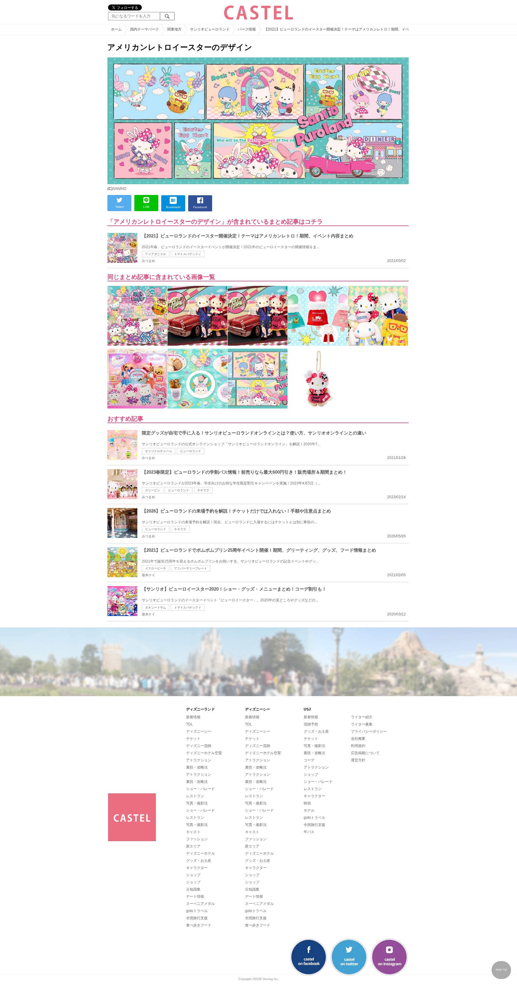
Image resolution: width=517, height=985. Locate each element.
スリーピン (152, 490)
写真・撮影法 (197, 803)
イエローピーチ (155, 568)
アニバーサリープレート (190, 568)
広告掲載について (365, 753)
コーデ (309, 760)
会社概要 (358, 739)
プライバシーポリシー (369, 731)
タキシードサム (155, 607)
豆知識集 (193, 889)
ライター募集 (361, 724)
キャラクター (197, 868)
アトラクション (198, 760)
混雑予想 (311, 724)
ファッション (197, 839)
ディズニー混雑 (198, 746)
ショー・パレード (200, 789)
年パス (309, 832)
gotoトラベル (197, 911)
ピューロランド (190, 451)
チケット (193, 739)
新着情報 (193, 717)
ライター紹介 (361, 717)
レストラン (195, 796)
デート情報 (195, 896)
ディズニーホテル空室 (204, 753)
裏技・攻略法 (197, 767)
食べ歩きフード (198, 925)
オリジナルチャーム (158, 451)
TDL (189, 724)
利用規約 (358, 746)
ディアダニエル (155, 254)
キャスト (193, 832)
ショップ (193, 875)
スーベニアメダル (200, 904)
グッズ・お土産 (198, 861)
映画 (307, 803)
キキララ (203, 490)
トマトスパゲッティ (187, 254)
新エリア (193, 846)
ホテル (309, 810)
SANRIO (119, 189)
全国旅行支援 (197, 918)
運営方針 (358, 760)
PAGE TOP (501, 970)
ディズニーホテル (200, 853)
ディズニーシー (198, 731)
